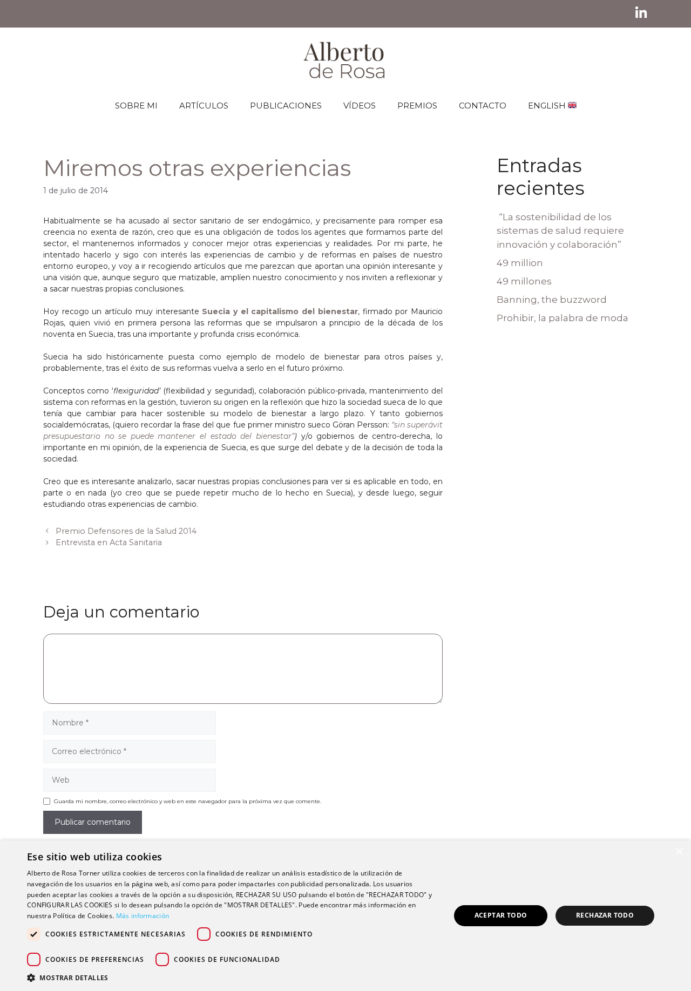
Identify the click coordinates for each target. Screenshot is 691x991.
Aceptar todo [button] (501, 915)
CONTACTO (482, 105)
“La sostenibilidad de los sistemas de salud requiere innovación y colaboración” (560, 231)
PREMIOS (417, 105)
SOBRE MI (136, 105)
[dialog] (345, 915)
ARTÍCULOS (203, 105)
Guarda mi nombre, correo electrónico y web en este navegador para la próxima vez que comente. (187, 801)
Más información (143, 915)
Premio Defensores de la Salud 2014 (126, 531)
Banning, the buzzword (552, 299)
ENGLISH (548, 105)
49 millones (524, 281)
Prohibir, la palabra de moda (562, 318)
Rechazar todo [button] (605, 915)
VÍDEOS (359, 105)
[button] (232, 977)
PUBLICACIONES (286, 105)
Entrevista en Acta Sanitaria (109, 542)
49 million (520, 262)
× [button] (679, 852)
